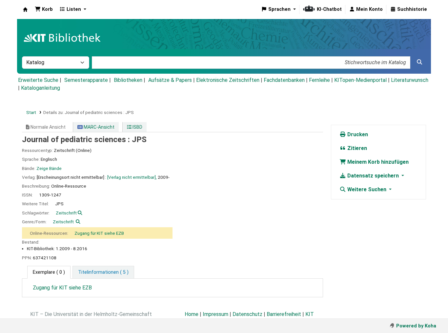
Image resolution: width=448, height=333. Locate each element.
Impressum (215, 314)
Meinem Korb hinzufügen (377, 162)
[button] (43, 9)
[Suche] (419, 62)
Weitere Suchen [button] (367, 189)
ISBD (137, 127)
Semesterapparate (86, 80)
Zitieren (356, 148)
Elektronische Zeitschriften (227, 80)
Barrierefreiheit (284, 314)
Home (191, 314)
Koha (25, 9)
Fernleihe (319, 80)
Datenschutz (247, 314)
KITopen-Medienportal (360, 80)
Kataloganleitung (40, 88)
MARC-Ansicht (98, 127)
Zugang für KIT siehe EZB (99, 233)
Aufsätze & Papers (170, 80)
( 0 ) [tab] (49, 272)
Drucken (357, 134)
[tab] (103, 272)
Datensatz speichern (373, 176)
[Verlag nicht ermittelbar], (132, 177)
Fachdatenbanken (284, 80)
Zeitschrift (66, 212)
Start (31, 112)
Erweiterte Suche (38, 80)
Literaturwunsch (409, 80)
